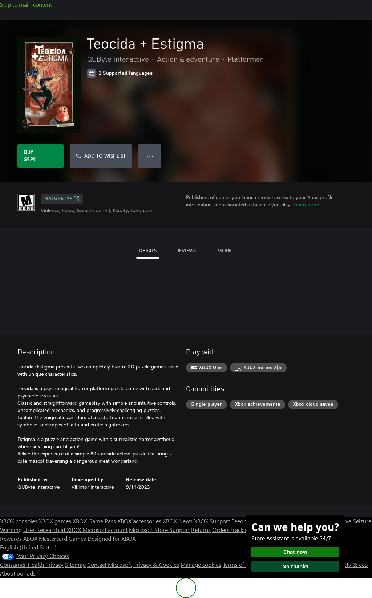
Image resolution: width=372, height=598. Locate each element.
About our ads (18, 573)
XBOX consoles (18, 521)
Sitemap (75, 564)
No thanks (295, 566)
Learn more (306, 204)
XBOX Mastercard (45, 538)
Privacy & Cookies (156, 564)
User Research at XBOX (52, 529)
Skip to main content (26, 4)
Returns (201, 529)
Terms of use (238, 564)
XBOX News (178, 521)
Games (77, 538)
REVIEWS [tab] (186, 250)
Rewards (11, 538)
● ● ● (149, 156)
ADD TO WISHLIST (105, 155)
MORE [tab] (224, 250)
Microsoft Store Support (159, 529)
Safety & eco (352, 564)
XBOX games (55, 521)
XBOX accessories (139, 521)
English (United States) (28, 547)
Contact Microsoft (109, 564)
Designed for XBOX (112, 538)
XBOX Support (212, 521)
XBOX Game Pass (94, 521)
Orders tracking (231, 529)
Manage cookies (201, 564)
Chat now (295, 551)
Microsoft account (105, 529)
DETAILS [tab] (148, 250)
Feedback (243, 521)
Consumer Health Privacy (32, 564)
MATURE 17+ (58, 198)
